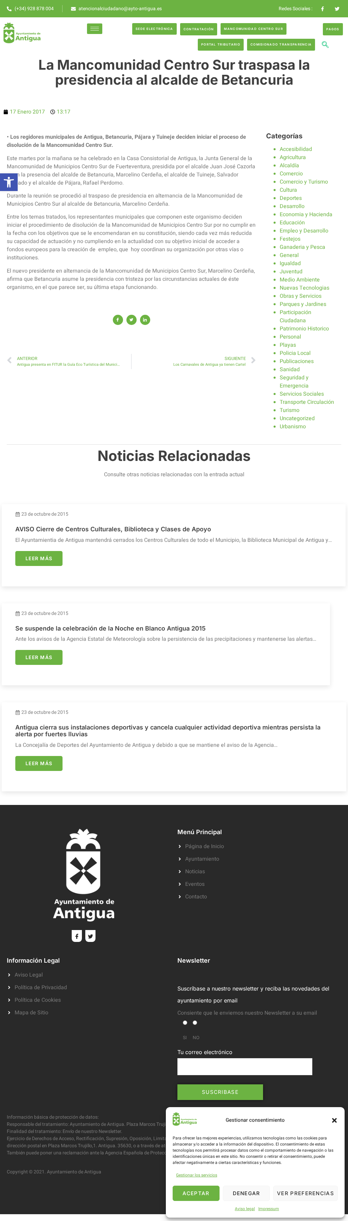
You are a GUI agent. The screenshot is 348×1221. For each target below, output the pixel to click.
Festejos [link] (290, 239)
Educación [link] (292, 223)
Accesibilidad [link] (296, 149)
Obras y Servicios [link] (300, 296)
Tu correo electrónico (204, 1052)
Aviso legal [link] (245, 1209)
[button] (334, 1120)
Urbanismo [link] (293, 427)
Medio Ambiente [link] (300, 280)
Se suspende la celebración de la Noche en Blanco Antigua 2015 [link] (110, 628)
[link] (9, 182)
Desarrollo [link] (292, 206)
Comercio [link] (291, 174)
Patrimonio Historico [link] (304, 329)
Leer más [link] (38, 558)
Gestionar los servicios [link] (196, 1175)
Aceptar (195, 1193)
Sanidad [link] (290, 369)
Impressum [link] (268, 1209)
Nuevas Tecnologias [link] (304, 288)
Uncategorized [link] (297, 418)
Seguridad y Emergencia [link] (294, 382)
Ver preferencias (305, 1193)
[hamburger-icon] (94, 28)
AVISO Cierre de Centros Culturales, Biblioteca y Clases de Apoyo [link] (113, 529)
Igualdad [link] (290, 263)
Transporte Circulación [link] (307, 402)
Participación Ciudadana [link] (295, 316)
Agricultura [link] (293, 157)
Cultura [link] (288, 190)
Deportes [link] (291, 198)
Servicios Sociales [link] (302, 394)
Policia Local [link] (295, 353)
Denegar (246, 1193)
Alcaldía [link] (289, 165)
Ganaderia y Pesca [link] (302, 247)
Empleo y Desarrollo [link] (304, 231)
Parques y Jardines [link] (303, 304)
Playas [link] (288, 345)
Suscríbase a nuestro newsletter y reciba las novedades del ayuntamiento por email (253, 994)
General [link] (289, 255)
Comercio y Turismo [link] (304, 182)
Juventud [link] (291, 272)
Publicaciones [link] (297, 361)
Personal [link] (290, 337)
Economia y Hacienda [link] (306, 214)
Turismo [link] (289, 410)
